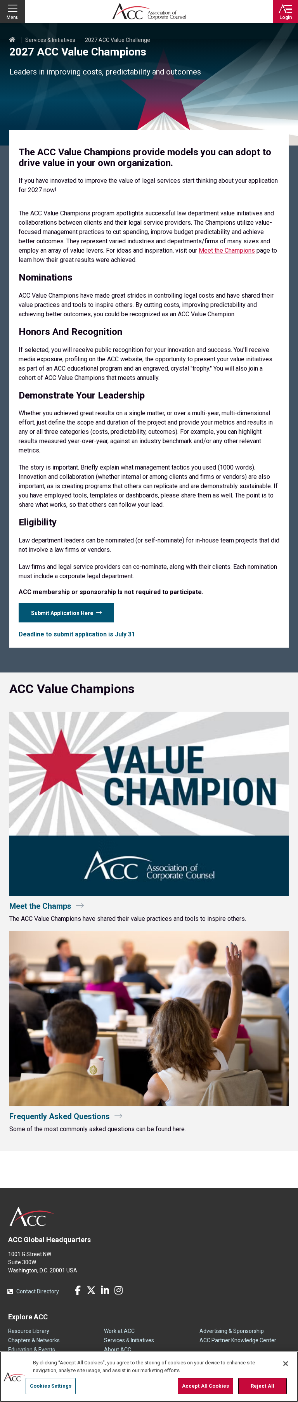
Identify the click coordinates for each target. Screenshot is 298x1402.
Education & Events (31, 1350)
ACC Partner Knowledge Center (237, 1340)
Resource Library (28, 1331)
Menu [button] (13, 17)
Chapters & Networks (34, 1340)
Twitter (91, 1290)
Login (285, 17)
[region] (149, 1376)
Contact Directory (37, 1291)
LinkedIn (105, 1290)
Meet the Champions (227, 250)
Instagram (118, 1290)
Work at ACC (119, 1331)
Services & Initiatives (50, 40)
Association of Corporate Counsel (149, 11)
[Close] (285, 1363)
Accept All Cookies (205, 1386)
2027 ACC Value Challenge (117, 40)
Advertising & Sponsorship (231, 1331)
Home (12, 40)
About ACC (117, 1350)
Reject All (262, 1386)
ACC (32, 1216)
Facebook (77, 1290)
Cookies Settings (50, 1386)
